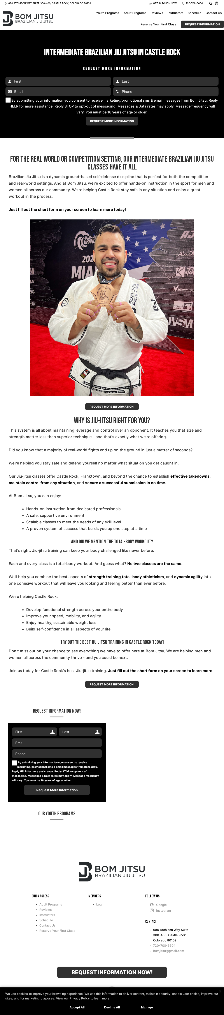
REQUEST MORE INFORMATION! (112, 406)
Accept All (77, 1007)
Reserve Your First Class (158, 24)
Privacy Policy (80, 998)
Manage (147, 1007)
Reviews (157, 13)
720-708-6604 (194, 3)
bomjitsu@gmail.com (168, 951)
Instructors (175, 13)
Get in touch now (164, 3)
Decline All (112, 1007)
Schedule (194, 13)
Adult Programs (135, 13)
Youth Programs (107, 13)
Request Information (202, 24)
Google (161, 905)
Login (100, 904)
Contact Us (214, 13)
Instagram (163, 910)
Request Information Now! (112, 972)
